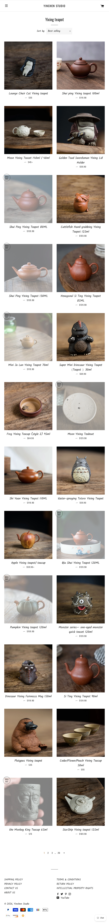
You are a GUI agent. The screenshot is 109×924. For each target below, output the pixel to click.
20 (59, 852)
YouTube (64, 898)
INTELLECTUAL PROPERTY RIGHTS (75, 888)
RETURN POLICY (65, 884)
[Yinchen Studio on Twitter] (63, 894)
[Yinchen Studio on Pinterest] (67, 894)
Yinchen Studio (54, 6)
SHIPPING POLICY (13, 880)
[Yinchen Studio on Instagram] (70, 894)
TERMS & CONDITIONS (69, 880)
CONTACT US (11, 888)
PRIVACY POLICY (13, 884)
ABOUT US (9, 893)
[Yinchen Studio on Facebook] (59, 894)
